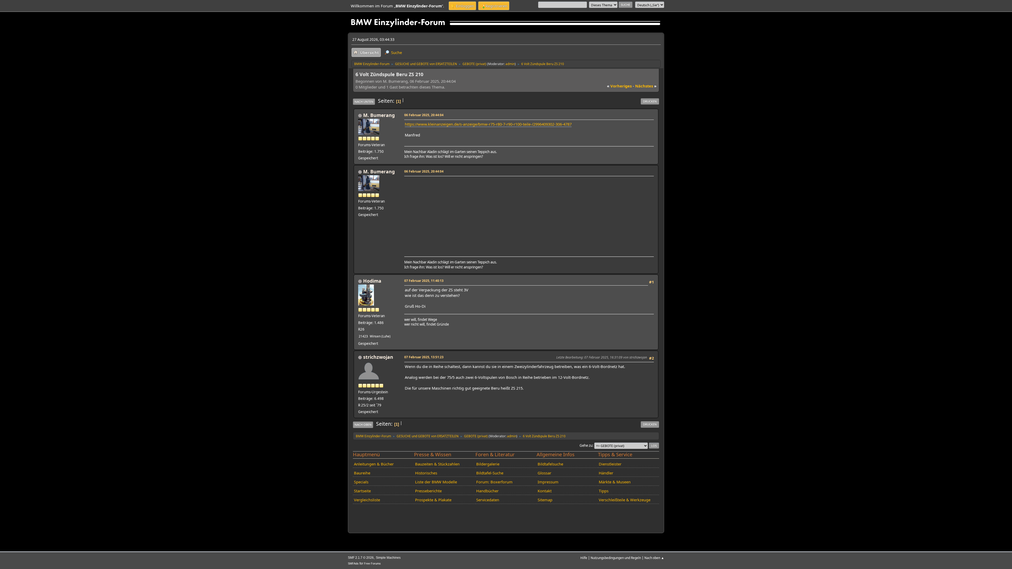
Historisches (426, 472)
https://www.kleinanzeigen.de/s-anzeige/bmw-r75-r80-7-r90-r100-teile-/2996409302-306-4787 (488, 124)
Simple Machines (388, 558)
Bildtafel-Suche (489, 472)
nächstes (645, 86)
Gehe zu (586, 445)
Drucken (650, 101)
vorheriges (619, 86)
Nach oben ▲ (654, 558)
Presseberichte (428, 490)
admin (510, 64)
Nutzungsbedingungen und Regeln (616, 558)
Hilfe (583, 558)
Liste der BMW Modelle (436, 481)
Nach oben (363, 424)
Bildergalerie (487, 464)
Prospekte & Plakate (433, 499)
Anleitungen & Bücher (374, 464)
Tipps (604, 490)
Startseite (362, 490)
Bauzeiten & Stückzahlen (437, 464)
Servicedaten (487, 499)
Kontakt (545, 490)
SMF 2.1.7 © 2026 (361, 558)
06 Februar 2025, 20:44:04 (424, 115)
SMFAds (353, 563)
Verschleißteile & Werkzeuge (624, 499)
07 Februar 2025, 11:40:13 (424, 280)
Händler (606, 472)
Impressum (548, 481)
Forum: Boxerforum (494, 481)
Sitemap (545, 499)
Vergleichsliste (367, 499)
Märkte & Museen (615, 481)
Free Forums (372, 563)
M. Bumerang (379, 115)
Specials (361, 481)
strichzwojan (378, 357)
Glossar (544, 472)
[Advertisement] (528, 215)
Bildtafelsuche (550, 464)
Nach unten (363, 102)
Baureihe (362, 472)
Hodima (372, 281)
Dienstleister (610, 464)
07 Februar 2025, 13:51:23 (424, 357)
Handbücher (487, 490)
